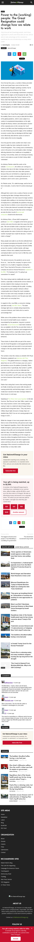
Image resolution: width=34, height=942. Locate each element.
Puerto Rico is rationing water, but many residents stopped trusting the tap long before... (21, 787)
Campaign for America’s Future (10, 868)
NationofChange (12, 48)
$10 (6, 506)
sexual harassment (13, 324)
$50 (21, 506)
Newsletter (4, 817)
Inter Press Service (6, 879)
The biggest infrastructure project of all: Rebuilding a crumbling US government (8, 538)
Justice (2, 11)
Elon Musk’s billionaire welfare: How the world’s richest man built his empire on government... (21, 767)
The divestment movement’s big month (26, 537)
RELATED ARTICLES (7, 547)
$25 (14, 506)
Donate (3, 841)
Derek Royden (6, 45)
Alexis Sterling (13, 771)
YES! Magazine (5, 882)
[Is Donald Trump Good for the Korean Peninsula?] (5, 649)
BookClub (4, 825)
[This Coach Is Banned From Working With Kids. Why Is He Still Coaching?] (5, 665)
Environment (4, 555)
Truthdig (3, 876)
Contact (3, 852)
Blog (2, 823)
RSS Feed (3, 828)
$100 (6, 512)
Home (3, 814)
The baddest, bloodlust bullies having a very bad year (20, 757)
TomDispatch (5, 871)
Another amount (18, 512)
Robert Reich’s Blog (6, 863)
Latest (3, 820)
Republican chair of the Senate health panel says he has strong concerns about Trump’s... (20, 777)
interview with (21, 358)
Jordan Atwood (13, 801)
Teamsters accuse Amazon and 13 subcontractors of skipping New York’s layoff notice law (22, 628)
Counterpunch (10, 166)
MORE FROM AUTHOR (22, 547)
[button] (31, 2)
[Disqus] (17, 702)
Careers (3, 844)
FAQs (2, 847)
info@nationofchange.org (20, 917)
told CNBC (10, 222)
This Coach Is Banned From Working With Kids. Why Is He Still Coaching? (21, 665)
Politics (3, 636)
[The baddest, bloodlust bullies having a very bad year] (5, 636)
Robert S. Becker (14, 760)
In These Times (5, 885)
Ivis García (12, 791)
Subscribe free (11, 471)
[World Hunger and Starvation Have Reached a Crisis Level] (5, 576)
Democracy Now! (6, 874)
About (2, 838)
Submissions (4, 849)
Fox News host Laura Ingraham (17, 399)
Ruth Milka (13, 781)
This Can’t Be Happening (8, 865)
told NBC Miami (16, 305)
